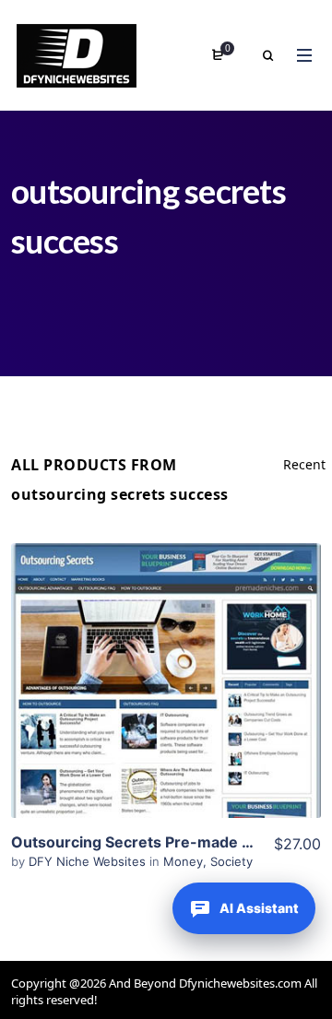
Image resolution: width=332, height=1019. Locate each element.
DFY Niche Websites (89, 861)
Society (231, 861)
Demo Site (166, 709)
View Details (166, 653)
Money (183, 861)
